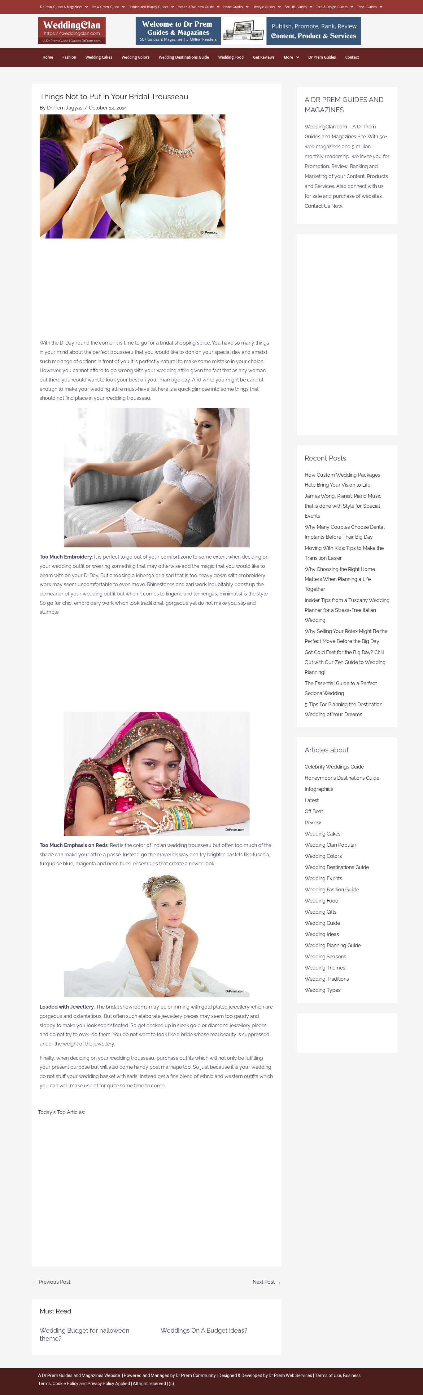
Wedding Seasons (325, 957)
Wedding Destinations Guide (184, 57)
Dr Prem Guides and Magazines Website (81, 1375)
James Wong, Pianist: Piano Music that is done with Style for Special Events (343, 506)
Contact (352, 57)
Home (48, 57)
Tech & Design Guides (331, 7)
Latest (312, 800)
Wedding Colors (136, 57)
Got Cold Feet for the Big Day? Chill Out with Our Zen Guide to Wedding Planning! (345, 662)
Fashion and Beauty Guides (148, 7)
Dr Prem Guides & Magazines (61, 7)
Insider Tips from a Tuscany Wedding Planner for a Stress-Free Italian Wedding (347, 610)
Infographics (319, 789)
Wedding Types (323, 990)
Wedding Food (231, 57)
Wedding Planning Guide (333, 945)
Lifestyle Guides (263, 7)
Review (313, 823)
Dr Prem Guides (322, 57)
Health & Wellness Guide (196, 7)
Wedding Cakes (98, 57)
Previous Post (51, 1282)
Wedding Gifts (321, 912)
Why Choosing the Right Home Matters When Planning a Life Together (340, 579)
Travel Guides (367, 7)
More (288, 57)
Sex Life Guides (296, 7)
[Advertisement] (157, 291)
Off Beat (314, 811)
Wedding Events (323, 878)
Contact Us (317, 206)
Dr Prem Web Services (290, 1375)
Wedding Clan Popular (330, 845)
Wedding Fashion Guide (332, 890)
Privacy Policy (101, 1383)
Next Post (267, 1282)
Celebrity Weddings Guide (334, 767)
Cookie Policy (66, 1383)
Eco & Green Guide (105, 7)
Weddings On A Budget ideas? (204, 1330)
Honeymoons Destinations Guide (342, 778)
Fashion (69, 57)
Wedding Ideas (322, 934)
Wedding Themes (325, 968)
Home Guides (233, 7)
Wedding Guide (322, 923)
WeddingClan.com (326, 127)
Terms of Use (328, 1375)
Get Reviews (264, 57)
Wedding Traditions (327, 979)
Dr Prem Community (196, 1375)
